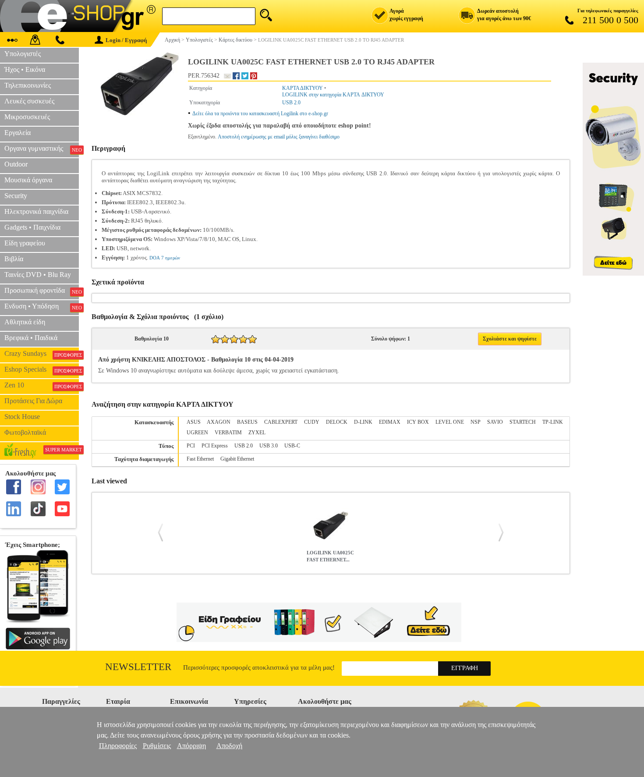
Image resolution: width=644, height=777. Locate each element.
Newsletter (138, 666)
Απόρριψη (191, 745)
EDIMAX (389, 422)
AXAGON (218, 422)
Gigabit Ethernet (237, 459)
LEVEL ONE (449, 422)
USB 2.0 (291, 102)
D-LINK (363, 422)
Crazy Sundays (41, 354)
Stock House (22, 416)
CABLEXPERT (280, 422)
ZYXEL (256, 432)
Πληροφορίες (118, 745)
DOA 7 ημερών (164, 257)
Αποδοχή (229, 745)
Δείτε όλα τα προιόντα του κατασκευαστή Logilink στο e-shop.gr (260, 113)
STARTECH (523, 422)
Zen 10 (41, 385)
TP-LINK (552, 422)
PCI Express (215, 446)
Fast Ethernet (200, 459)
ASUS (194, 422)
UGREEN (197, 432)
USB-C (292, 446)
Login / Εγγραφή (126, 40)
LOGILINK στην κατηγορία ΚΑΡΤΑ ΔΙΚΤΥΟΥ (333, 95)
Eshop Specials (41, 369)
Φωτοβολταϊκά (25, 432)
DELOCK (336, 422)
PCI (191, 446)
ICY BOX (418, 422)
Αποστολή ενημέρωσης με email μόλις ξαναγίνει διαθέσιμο (279, 137)
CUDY (311, 422)
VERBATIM (228, 432)
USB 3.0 (268, 446)
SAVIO (495, 422)
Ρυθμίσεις (157, 745)
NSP (476, 422)
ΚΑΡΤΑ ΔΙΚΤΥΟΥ (302, 88)
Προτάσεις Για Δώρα (33, 400)
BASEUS (247, 422)
